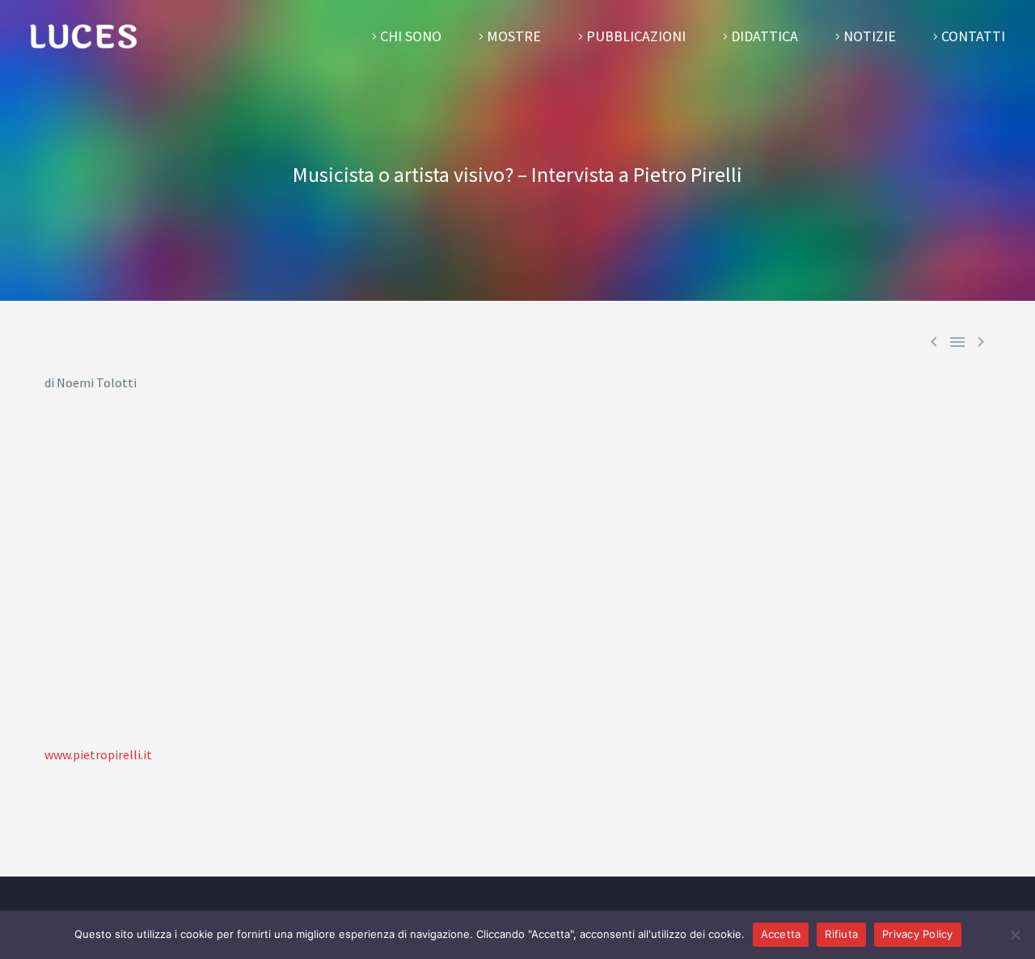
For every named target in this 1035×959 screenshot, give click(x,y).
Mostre (514, 36)
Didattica (764, 36)
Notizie (869, 36)
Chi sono (410, 36)
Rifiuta (841, 933)
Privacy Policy (917, 933)
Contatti (973, 36)
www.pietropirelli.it (98, 754)
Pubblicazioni (636, 36)
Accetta (781, 933)
